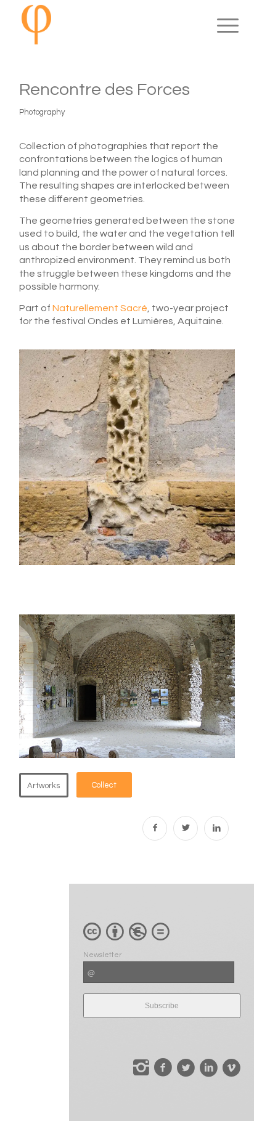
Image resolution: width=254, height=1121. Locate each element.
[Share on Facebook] (154, 828)
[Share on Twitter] (185, 828)
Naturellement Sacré (99, 308)
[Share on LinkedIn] (216, 828)
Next (218, 545)
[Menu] (218, 26)
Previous (194, 545)
